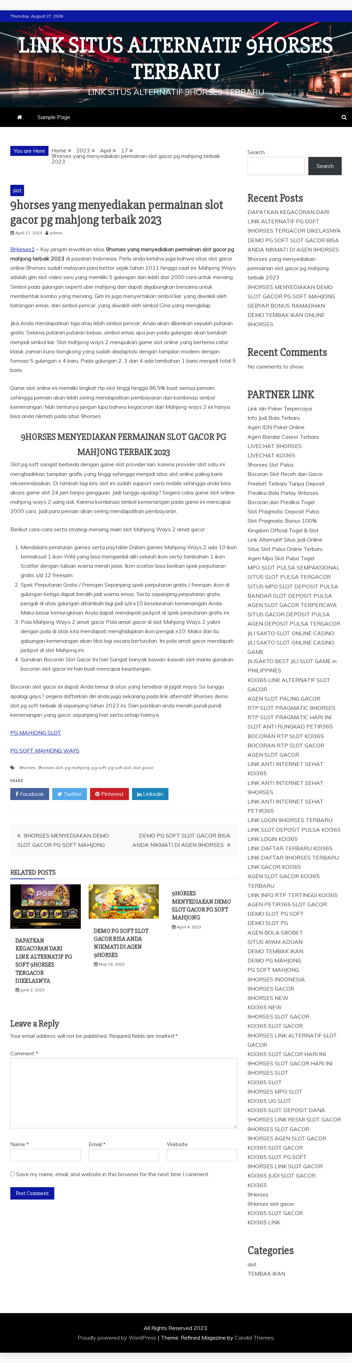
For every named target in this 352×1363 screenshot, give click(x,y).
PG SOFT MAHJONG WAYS (44, 750)
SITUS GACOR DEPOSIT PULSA (289, 614)
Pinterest (112, 793)
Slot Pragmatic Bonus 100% (282, 520)
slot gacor (143, 767)
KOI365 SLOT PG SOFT (277, 1156)
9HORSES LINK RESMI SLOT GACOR (294, 1119)
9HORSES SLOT (268, 1072)
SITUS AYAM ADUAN (275, 941)
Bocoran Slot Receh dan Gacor (285, 473)
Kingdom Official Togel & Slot (283, 530)
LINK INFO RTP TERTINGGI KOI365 (293, 895)
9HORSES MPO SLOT (275, 1091)
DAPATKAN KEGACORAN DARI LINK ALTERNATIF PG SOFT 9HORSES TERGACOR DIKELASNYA (43, 960)
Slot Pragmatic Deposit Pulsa (283, 511)
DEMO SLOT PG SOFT (276, 913)
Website (177, 1144)
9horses (27, 767)
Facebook (31, 793)
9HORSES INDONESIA (276, 979)
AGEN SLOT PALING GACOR (284, 698)
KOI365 (257, 1185)
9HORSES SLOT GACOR (278, 1016)
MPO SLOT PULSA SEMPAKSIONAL (294, 567)
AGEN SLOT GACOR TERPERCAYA (292, 604)
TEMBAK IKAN (266, 1273)
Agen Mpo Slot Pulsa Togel (281, 558)
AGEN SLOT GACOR (273, 754)
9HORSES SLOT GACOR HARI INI (290, 1063)
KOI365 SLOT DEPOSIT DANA (286, 1110)
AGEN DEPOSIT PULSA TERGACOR (294, 623)
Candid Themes (254, 1337)
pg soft (98, 767)
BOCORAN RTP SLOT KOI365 (286, 736)
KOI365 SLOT (265, 1082)
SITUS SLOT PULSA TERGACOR (289, 576)
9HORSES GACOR (271, 988)
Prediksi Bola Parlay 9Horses (283, 492)
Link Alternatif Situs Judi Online (285, 539)
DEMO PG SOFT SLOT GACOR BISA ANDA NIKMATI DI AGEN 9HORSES (121, 943)
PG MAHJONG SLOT (35, 732)
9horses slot (50, 767)
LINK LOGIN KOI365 (273, 838)
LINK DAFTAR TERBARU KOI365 (290, 848)
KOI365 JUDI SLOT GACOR (282, 1175)
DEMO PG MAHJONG (274, 960)
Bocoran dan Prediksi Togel (281, 502)
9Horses (258, 1194)
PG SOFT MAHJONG (273, 969)
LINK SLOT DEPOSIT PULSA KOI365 (294, 829)
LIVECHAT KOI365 (271, 455)
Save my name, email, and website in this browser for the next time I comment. (112, 1174)
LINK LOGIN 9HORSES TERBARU (290, 820)
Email (97, 1144)
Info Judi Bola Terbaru (274, 417)
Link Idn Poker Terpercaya (280, 408)
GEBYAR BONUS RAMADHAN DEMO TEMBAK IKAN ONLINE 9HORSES (286, 315)
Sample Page (53, 117)
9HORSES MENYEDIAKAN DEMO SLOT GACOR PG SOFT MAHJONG (201, 905)
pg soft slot (119, 767)
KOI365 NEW (265, 1007)
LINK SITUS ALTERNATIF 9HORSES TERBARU (176, 58)
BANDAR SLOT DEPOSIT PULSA (290, 595)
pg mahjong (77, 767)
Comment (24, 1053)
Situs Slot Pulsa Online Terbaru (285, 548)
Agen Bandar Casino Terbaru (283, 436)
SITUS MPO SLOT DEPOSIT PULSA (293, 586)
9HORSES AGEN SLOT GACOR (287, 1138)
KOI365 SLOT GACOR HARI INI (287, 1054)
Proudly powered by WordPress (118, 1337)
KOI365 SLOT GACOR (275, 1025)
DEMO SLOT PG (268, 922)
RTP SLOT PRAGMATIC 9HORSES (292, 707)
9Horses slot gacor (271, 1203)
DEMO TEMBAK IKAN (275, 951)
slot (17, 190)
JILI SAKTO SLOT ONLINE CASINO (291, 633)
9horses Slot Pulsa (270, 464)
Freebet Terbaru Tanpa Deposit (286, 483)
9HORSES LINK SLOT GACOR (285, 1166)
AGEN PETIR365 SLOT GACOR (287, 904)
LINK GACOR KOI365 (274, 866)
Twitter (72, 793)
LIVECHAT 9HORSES (275, 446)
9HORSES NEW (268, 997)
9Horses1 (22, 249)
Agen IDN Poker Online (276, 427)
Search (256, 152)
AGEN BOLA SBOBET (275, 932)
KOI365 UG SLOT (269, 1100)
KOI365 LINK (264, 1222)
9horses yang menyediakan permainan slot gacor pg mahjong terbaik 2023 (288, 268)
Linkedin (152, 793)
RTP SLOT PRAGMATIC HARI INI (289, 717)
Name (19, 1144)
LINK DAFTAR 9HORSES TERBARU (293, 857)
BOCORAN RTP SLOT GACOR (286, 745)
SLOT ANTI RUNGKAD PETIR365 (290, 726)
